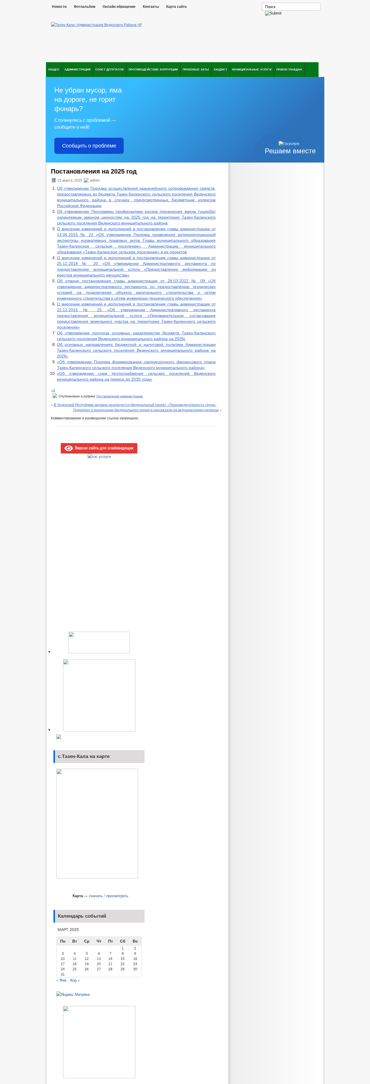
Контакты (151, 7)
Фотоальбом (84, 7)
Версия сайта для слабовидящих (103, 447)
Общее (54, 69)
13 (99, 959)
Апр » (75, 980)
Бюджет (220, 69)
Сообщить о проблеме (89, 146)
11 (75, 959)
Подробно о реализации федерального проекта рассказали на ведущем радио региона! (146, 409)
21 (110, 964)
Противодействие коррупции (153, 69)
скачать (96, 895)
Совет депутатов (109, 69)
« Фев (61, 980)
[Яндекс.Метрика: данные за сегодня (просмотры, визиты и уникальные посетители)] (73, 994)
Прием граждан (289, 69)
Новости (59, 7)
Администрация (77, 69)
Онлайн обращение (119, 7)
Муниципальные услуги (251, 69)
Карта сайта (176, 7)
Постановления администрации (119, 396)
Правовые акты (196, 69)
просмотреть (117, 895)
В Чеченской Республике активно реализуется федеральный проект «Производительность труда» (135, 404)
